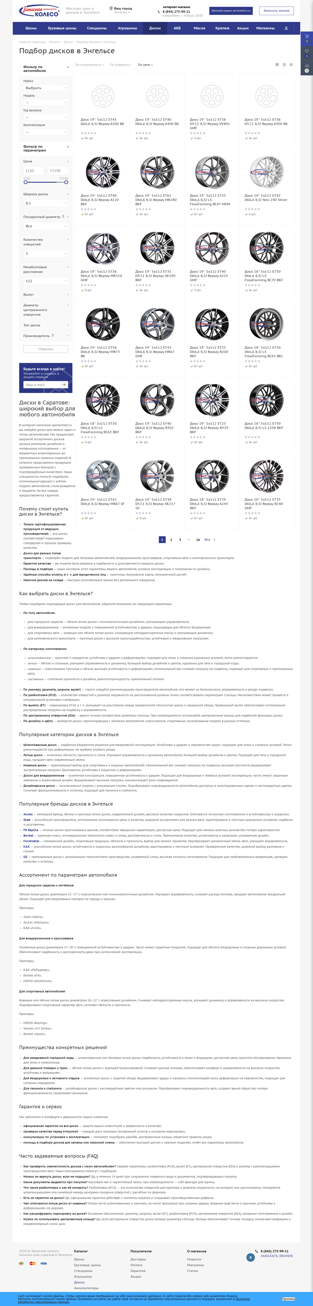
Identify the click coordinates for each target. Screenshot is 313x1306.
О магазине (197, 1251)
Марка (28, 81)
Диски (79, 1282)
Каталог (81, 1251)
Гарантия (138, 1271)
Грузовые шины (87, 1265)
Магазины (195, 1265)
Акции (136, 1276)
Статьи (192, 1271)
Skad (26, 820)
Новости (194, 1259)
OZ (25, 857)
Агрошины (83, 1276)
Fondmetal (31, 841)
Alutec (28, 814)
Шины (79, 1259)
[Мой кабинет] (286, 28)
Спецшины (83, 1271)
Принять (288, 1299)
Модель (29, 95)
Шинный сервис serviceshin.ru (231, 10)
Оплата (136, 1265)
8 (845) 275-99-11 (176, 12)
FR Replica (30, 830)
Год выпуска (32, 110)
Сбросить (46, 349)
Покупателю (141, 1251)
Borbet (28, 835)
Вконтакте (250, 1257)
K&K (26, 847)
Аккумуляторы (86, 1288)
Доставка (138, 1259)
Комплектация (34, 125)
